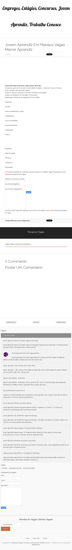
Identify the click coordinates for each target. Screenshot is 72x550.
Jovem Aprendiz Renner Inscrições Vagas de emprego (20, 340)
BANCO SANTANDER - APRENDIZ (14, 378)
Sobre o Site (36, 538)
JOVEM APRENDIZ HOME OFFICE (14, 390)
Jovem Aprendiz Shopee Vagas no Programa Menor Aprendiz (22, 428)
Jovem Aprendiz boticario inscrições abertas (17, 403)
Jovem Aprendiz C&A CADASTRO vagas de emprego (20, 415)
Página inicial (36, 322)
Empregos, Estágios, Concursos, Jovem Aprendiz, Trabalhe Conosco (31, 543)
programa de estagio (29, 468)
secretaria (4, 468)
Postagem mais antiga (61, 322)
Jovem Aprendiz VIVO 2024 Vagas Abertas (25, 353)
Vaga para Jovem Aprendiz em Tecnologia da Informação (21, 453)
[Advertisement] (36, 71)
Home (27, 538)
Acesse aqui (49, 210)
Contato (45, 538)
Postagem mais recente (11, 322)
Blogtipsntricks (36, 544)
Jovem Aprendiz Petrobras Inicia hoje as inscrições (19, 440)
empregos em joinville (15, 468)
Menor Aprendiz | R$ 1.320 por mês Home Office (19, 365)
